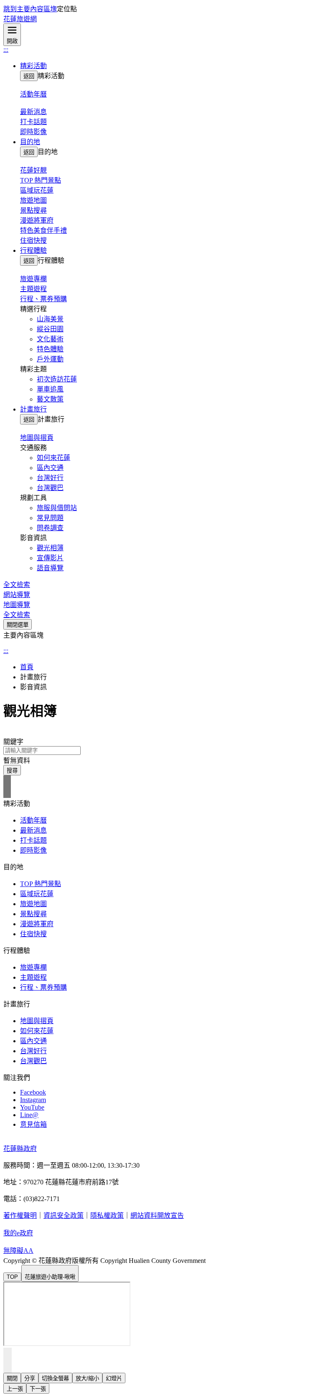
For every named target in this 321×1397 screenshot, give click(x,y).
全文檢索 (16, 584)
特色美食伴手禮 (43, 230)
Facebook (33, 1092)
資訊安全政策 (63, 1215)
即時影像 (33, 131)
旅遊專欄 (33, 967)
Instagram (33, 1099)
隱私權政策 (107, 1215)
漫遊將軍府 (37, 220)
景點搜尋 (33, 210)
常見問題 (50, 517)
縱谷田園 (50, 329)
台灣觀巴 (50, 487)
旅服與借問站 (57, 507)
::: (5, 49)
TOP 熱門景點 (40, 180)
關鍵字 (13, 741)
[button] (169, 65)
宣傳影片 (50, 557)
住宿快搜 (33, 240)
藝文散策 (50, 399)
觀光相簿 (50, 547)
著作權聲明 (20, 1215)
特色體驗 (50, 349)
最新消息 (33, 830)
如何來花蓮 (53, 457)
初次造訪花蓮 (57, 379)
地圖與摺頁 (37, 1020)
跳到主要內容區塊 (30, 9)
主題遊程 (33, 288)
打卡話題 (33, 121)
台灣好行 (50, 477)
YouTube (32, 1107)
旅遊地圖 (33, 200)
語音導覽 (50, 568)
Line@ (29, 1114)
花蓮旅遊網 (20, 19)
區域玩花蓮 (37, 190)
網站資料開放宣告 (157, 1215)
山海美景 (50, 319)
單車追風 (50, 389)
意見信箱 (33, 1124)
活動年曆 (33, 820)
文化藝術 (50, 339)
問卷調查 (50, 527)
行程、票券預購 (43, 298)
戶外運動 (50, 359)
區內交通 (50, 467)
